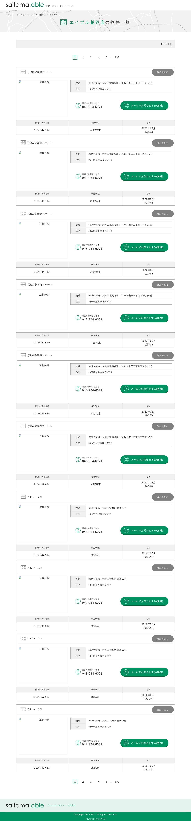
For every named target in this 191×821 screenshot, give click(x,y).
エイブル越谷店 (38, 15)
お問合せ (72, 805)
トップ (9, 15)
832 (117, 57)
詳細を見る (95, 101)
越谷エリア (21, 15)
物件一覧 (54, 15)
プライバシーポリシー (56, 805)
